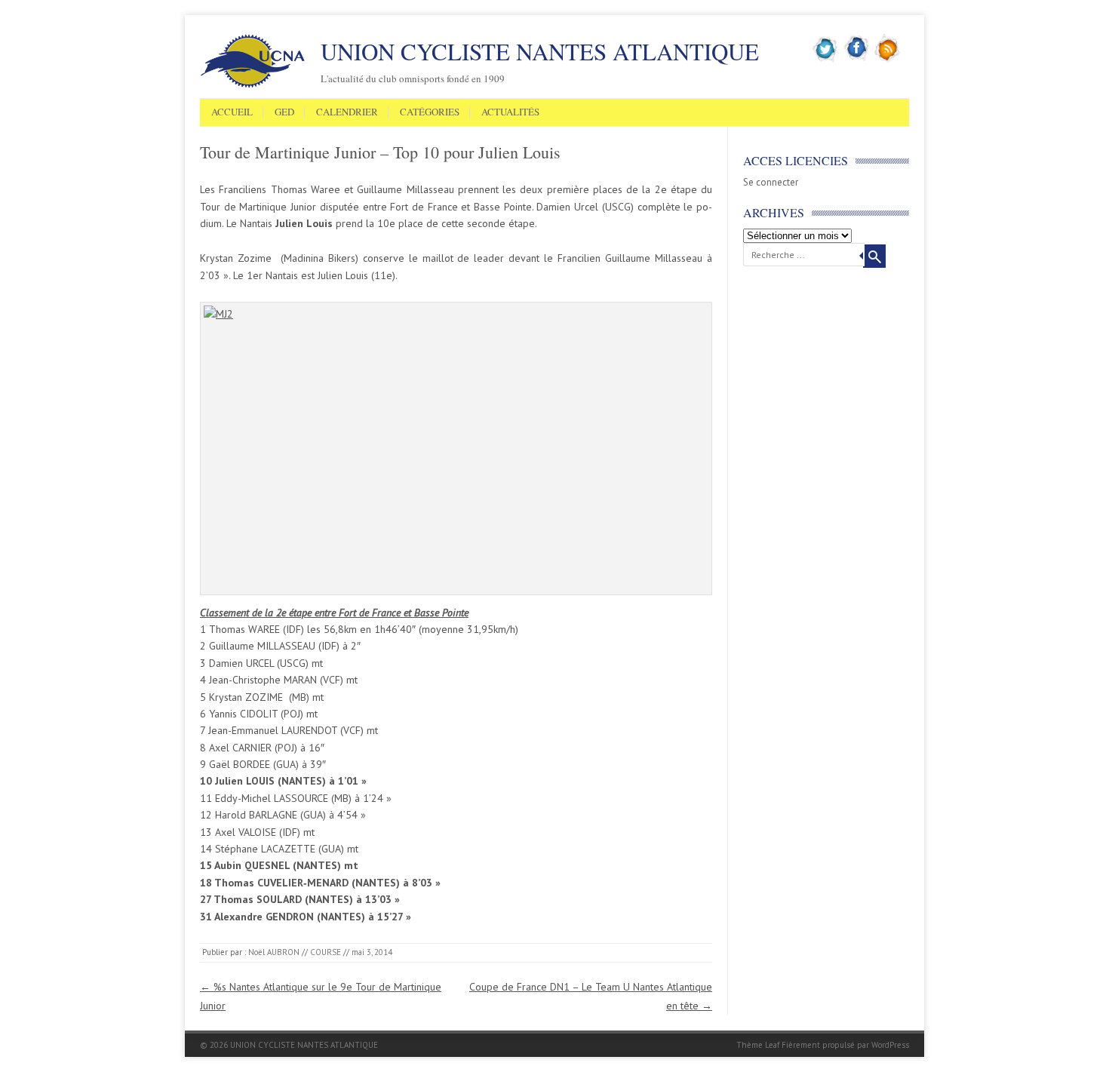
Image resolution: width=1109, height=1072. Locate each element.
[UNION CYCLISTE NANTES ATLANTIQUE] (253, 85)
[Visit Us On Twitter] (825, 59)
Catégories (429, 112)
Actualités (510, 112)
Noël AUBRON (274, 952)
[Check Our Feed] (887, 59)
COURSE (325, 952)
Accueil (232, 112)
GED (284, 112)
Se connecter (770, 182)
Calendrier (347, 112)
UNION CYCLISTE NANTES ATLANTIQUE (540, 51)
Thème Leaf (757, 1045)
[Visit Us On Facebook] (856, 59)
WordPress (890, 1045)
